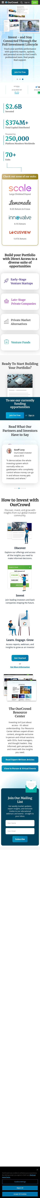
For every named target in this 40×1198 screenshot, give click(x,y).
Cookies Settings (20, 1182)
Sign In (31, 415)
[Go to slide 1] (17, 79)
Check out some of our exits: (20, 176)
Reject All (20, 1188)
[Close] (37, 1169)
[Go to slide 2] (20, 79)
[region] (20, 1182)
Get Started (20, 658)
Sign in (27, 2)
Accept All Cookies (20, 1194)
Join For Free (14, 415)
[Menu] (3, 2)
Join (34, 2)
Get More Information (20, 667)
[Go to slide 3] (22, 79)
